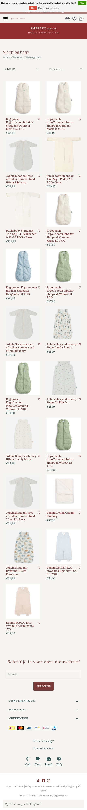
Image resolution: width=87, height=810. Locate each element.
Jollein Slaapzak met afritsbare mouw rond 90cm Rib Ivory (20, 348)
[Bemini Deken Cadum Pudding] (64, 491)
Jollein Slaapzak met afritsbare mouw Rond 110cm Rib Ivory (20, 179)
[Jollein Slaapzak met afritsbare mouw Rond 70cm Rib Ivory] (23, 491)
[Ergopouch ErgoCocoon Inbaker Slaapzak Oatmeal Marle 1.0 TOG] (64, 209)
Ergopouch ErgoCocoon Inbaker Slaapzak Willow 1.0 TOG (60, 292)
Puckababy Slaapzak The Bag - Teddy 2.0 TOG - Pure (60, 179)
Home (6, 57)
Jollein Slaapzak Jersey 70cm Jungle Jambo (62, 346)
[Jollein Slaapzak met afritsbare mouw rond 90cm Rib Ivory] (23, 323)
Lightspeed (60, 795)
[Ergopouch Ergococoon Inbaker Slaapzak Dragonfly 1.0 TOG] (23, 266)
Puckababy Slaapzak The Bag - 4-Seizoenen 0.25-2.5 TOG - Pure (21, 234)
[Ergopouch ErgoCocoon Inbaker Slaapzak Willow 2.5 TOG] (64, 435)
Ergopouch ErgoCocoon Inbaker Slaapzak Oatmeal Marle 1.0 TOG (60, 235)
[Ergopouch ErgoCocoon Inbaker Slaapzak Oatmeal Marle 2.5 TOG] (23, 98)
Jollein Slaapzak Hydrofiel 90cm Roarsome (16, 571)
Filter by (10, 68)
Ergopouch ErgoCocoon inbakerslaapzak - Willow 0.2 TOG (18, 404)
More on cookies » (48, 8)
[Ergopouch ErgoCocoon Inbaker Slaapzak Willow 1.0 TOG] (64, 266)
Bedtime (17, 57)
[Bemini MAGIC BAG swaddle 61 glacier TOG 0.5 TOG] (64, 546)
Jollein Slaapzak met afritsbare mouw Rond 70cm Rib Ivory (20, 516)
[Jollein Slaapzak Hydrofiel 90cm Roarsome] (23, 546)
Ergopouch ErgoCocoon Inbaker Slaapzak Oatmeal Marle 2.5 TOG (19, 124)
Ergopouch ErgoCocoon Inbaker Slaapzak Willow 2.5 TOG (60, 461)
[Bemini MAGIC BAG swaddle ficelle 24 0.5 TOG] (23, 601)
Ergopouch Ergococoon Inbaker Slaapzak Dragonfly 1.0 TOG (21, 291)
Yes (82, 3)
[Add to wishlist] (39, 119)
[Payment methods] (13, 727)
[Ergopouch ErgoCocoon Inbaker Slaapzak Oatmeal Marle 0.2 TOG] (64, 98)
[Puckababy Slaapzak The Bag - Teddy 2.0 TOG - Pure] (64, 154)
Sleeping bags (33, 57)
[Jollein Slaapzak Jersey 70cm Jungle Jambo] (64, 323)
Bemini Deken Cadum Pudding (60, 514)
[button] (67, 18)
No (32, 8)
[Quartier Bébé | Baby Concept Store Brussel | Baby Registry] (17, 18)
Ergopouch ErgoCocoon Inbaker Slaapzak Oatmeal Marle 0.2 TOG (60, 124)
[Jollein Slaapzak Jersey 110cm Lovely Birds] (23, 435)
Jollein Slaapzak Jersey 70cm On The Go (62, 401)
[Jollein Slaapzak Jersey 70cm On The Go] (64, 378)
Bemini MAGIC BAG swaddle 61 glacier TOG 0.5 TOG (62, 571)
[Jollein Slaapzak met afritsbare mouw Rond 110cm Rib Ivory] (23, 154)
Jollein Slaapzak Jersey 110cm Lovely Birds (21, 458)
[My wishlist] (74, 18)
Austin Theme (28, 795)
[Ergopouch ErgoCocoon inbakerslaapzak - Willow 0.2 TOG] (23, 378)
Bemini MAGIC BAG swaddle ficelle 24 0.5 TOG (20, 626)
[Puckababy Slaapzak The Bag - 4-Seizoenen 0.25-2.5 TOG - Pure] (23, 209)
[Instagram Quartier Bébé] (48, 780)
